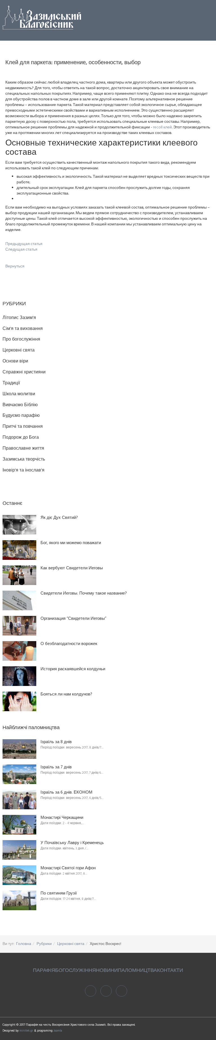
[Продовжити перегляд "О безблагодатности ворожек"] (19, 651)
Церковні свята (70, 944)
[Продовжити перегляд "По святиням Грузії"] (19, 900)
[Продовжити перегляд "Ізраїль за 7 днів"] (19, 774)
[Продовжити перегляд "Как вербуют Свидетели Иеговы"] (19, 575)
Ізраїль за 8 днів (56, 742)
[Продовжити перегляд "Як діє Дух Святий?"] (19, 525)
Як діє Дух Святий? (59, 518)
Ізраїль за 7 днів (56, 767)
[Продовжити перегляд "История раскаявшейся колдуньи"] (19, 676)
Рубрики (44, 944)
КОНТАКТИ (170, 971)
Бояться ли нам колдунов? (66, 694)
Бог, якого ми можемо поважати (70, 543)
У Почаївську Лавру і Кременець (72, 843)
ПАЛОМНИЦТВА (137, 971)
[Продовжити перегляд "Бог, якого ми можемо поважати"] (19, 550)
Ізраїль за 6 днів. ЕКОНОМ (66, 793)
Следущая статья (21, 249)
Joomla (57, 1030)
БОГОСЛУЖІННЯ (75, 971)
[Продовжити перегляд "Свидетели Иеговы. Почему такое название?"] (19, 600)
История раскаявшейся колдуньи (72, 669)
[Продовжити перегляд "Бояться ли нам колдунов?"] (19, 701)
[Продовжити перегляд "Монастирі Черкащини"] (19, 825)
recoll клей (162, 127)
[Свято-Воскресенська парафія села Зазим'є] (42, 17)
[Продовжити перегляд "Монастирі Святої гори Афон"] (19, 875)
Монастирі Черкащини (61, 818)
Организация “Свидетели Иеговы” (73, 619)
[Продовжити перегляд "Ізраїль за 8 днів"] (19, 749)
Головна (23, 944)
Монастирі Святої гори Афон (68, 868)
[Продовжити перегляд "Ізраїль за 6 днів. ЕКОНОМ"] (19, 799)
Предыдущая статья (23, 244)
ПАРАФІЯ (44, 971)
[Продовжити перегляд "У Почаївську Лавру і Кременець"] (19, 850)
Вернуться (14, 266)
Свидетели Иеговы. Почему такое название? (83, 594)
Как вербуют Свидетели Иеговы (71, 568)
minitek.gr (26, 1030)
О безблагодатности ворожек (68, 644)
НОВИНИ (107, 971)
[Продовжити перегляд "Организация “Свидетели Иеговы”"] (19, 625)
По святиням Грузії (58, 893)
